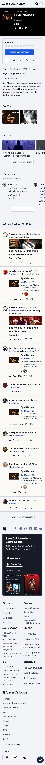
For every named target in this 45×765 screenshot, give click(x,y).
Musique (29, 661)
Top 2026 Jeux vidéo (9, 634)
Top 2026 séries (31, 608)
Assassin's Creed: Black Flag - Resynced (10, 646)
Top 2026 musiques (33, 668)
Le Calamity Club (31, 639)
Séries (28, 603)
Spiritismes (24, 11)
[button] (41, 4)
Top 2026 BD (8, 666)
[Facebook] (21, 529)
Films (16, 11)
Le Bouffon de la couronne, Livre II (32, 646)
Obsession (7, 613)
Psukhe (12, 500)
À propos (7, 699)
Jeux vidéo (10, 628)
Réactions (8, 174)
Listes (6, 135)
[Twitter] (16, 529)
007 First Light (9, 639)
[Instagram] (26, 529)
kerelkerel (14, 348)
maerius (13, 271)
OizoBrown (14, 464)
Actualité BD (8, 684)
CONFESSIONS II (32, 673)
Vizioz (12, 234)
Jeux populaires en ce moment (11, 655)
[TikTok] (31, 529)
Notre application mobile (14, 703)
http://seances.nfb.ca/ (18, 188)
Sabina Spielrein (17, 448)
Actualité (6, 622)
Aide (4, 712)
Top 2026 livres (31, 634)
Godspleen (14, 432)
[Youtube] (41, 529)
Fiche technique (10, 78)
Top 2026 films (9, 608)
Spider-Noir (29, 612)
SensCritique (7, 11)
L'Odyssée (7, 618)
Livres (28, 628)
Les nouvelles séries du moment (32, 621)
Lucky (26, 616)
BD (4, 661)
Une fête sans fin (10, 670)
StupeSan (14, 384)
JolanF (12, 400)
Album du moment (32, 683)
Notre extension (10, 707)
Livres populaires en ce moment (32, 654)
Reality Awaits (30, 678)
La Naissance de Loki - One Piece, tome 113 (10, 677)
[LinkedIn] (36, 529)
